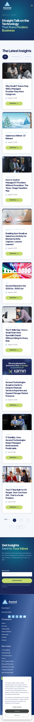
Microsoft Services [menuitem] (7, 664)
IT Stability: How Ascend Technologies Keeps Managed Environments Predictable (15, 443)
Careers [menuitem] (4, 640)
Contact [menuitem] (4, 637)
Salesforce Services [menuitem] (8, 667)
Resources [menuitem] (5, 634)
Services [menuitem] (4, 626)
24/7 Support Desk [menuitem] (8, 661)
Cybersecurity (15, 57)
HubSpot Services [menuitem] (7, 670)
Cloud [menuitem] (3, 658)
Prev (19, 527)
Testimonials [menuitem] (5, 629)
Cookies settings (17, 707)
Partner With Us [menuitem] (6, 632)
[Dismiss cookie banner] (28, 680)
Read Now (13, 103)
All (5, 57)
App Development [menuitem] (7, 672)
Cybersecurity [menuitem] (6, 653)
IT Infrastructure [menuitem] (7, 656)
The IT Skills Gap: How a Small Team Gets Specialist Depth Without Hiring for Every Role (17, 335)
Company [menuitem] (7, 619)
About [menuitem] (3, 623)
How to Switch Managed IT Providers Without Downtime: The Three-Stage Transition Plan (17, 185)
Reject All (17, 715)
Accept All (17, 711)
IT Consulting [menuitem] (6, 650)
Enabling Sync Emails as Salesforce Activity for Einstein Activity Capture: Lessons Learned (16, 239)
